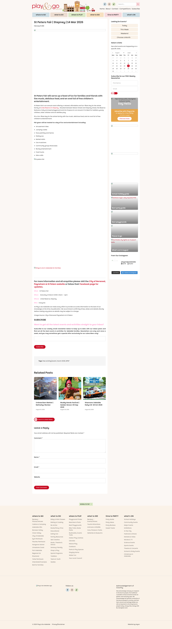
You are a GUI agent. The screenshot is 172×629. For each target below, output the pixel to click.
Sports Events (129, 545)
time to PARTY (113, 15)
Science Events (129, 542)
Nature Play (73, 544)
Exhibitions (128, 528)
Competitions (125, 9)
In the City (127, 531)
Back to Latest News (45, 419)
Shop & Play (55, 550)
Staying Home (74, 552)
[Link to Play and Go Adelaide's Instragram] (109, 4)
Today (124, 25)
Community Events (131, 522)
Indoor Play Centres (76, 538)
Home (102, 9)
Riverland (35, 556)
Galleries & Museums (94, 533)
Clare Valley (36, 533)
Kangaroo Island (38, 545)
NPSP (67, 361)
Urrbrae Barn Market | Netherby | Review (44, 403)
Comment (38, 438)
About (108, 9)
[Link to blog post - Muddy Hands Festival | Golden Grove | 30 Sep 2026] (69, 388)
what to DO (58, 15)
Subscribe (136, 9)
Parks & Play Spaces (76, 549)
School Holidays (130, 519)
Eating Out (54, 534)
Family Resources (57, 537)
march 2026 (61, 361)
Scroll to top (85, 504)
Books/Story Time (57, 528)
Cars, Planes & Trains (94, 530)
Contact (115, 9)
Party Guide (110, 519)
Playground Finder (75, 519)
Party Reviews (110, 525)
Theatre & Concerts (131, 548)
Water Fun (72, 555)
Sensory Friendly (56, 547)
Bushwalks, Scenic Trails (75, 534)
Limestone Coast (38, 547)
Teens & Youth (55, 559)
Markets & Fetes (129, 537)
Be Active (54, 525)
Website (37, 477)
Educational (55, 531)
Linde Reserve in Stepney (50, 108)
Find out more (124, 119)
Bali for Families (37, 565)
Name (37, 457)
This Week (124, 29)
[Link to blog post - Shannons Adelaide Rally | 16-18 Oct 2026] (94, 388)
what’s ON (131, 15)
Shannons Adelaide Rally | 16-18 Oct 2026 (93, 403)
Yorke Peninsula (37, 559)
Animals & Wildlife (93, 527)
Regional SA (36, 553)
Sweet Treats (110, 528)
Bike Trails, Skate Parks (75, 529)
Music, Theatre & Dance (56, 543)
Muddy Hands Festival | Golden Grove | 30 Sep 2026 (69, 404)
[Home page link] (63, 6)
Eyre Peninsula (37, 539)
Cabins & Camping (39, 524)
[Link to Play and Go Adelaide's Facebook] (105, 4)
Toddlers (54, 556)
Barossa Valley (37, 530)
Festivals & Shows (130, 534)
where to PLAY (77, 15)
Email (36, 467)
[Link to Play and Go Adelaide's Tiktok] (114, 4)
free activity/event (49, 361)
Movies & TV (128, 540)
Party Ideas (110, 522)
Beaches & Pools (75, 522)
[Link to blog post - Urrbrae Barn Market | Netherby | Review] (45, 388)
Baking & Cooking (57, 522)
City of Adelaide (38, 536)
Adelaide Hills (37, 527)
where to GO (41, 15)
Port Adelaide (37, 550)
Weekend (124, 33)
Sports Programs (57, 553)
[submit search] (138, 4)
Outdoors (72, 547)
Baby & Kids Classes (58, 519)
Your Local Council (75, 558)
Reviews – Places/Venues (37, 520)
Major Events (128, 525)
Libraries (72, 541)
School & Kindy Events (132, 551)
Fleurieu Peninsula (38, 542)
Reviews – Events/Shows (92, 520)
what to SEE (95, 15)
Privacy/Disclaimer (58, 624)
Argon (138, 624)
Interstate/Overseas (39, 562)
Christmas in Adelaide (128, 555)
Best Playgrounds (75, 525)
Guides (53, 562)
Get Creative (55, 540)
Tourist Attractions (93, 524)
